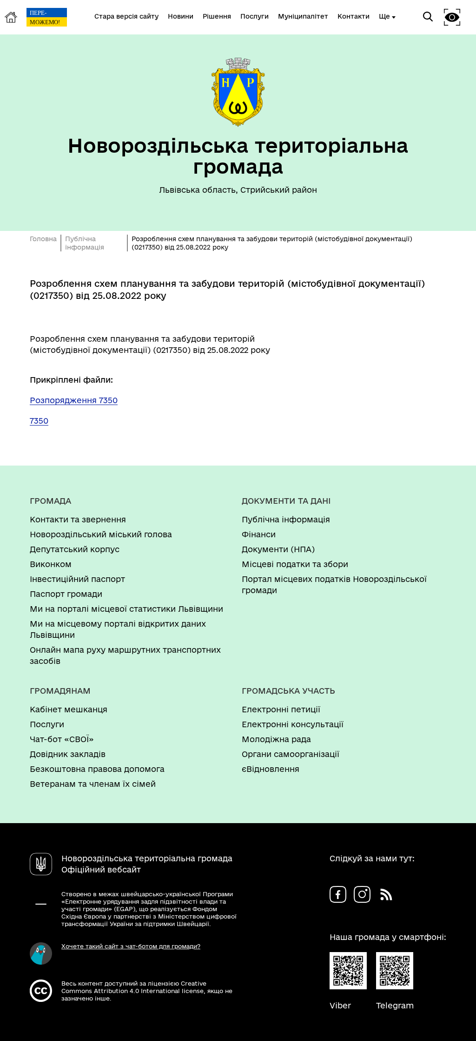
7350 (39, 420)
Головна (43, 239)
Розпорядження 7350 (74, 400)
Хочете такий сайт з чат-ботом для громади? (130, 946)
